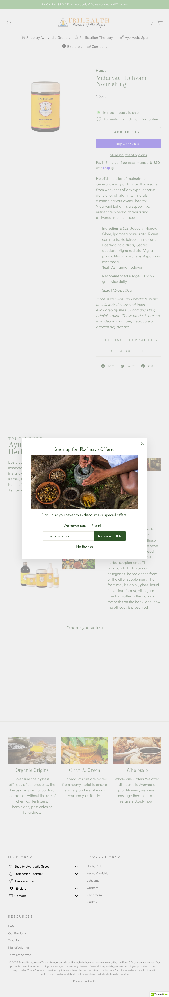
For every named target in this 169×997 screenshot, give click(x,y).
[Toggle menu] (76, 866)
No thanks (84, 546)
